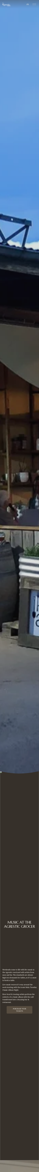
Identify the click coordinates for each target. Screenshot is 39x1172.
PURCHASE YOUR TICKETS (19, 1010)
